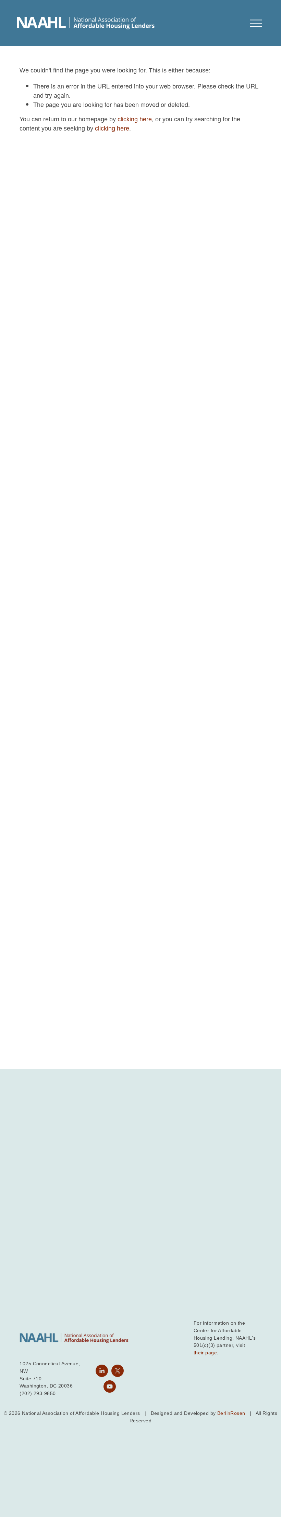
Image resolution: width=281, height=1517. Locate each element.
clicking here (135, 119)
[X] (117, 1371)
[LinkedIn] (102, 1371)
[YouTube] (109, 1386)
